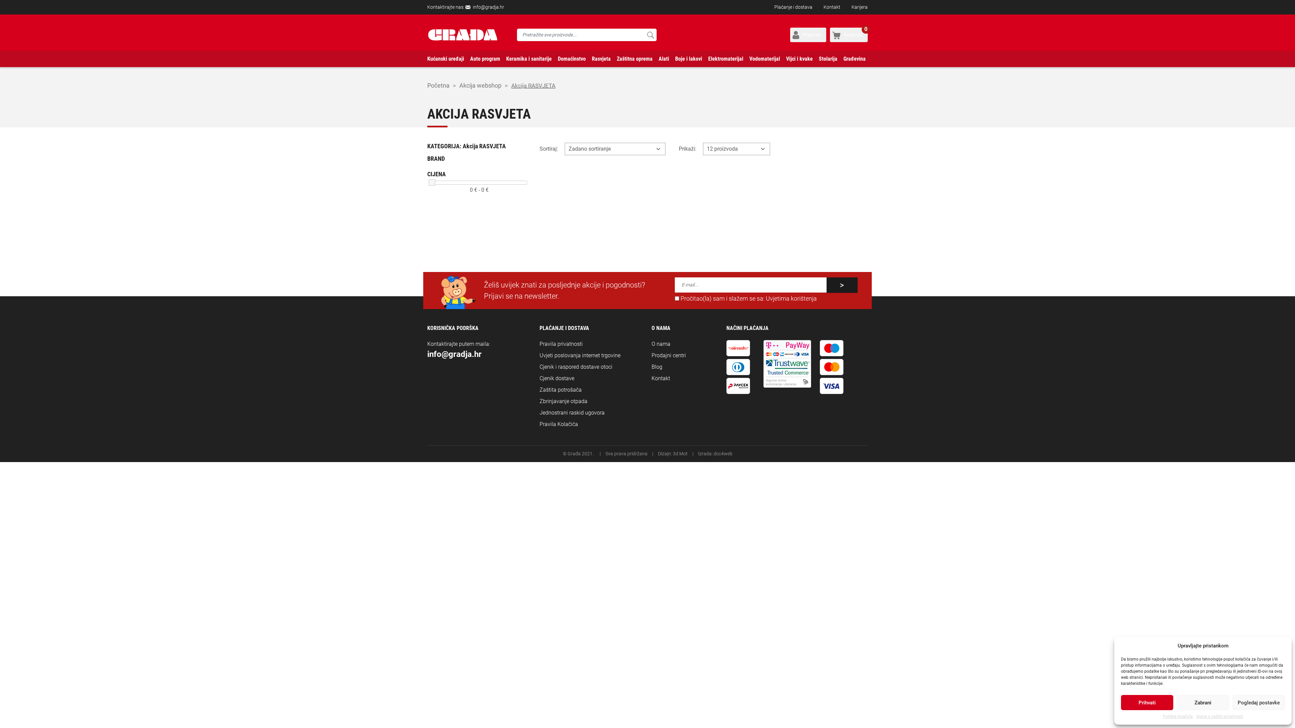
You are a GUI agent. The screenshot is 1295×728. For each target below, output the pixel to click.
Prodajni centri (669, 355)
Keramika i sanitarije (529, 59)
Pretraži (650, 35)
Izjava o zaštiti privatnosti (1219, 716)
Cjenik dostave (557, 378)
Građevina (854, 59)
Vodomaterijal (764, 59)
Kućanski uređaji (445, 59)
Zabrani (1203, 703)
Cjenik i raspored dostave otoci (576, 367)
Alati (664, 59)
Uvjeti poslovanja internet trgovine (580, 355)
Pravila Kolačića (559, 424)
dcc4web (723, 453)
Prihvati (1147, 703)
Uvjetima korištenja (791, 298)
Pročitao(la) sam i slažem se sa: (748, 298)
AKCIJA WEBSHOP (480, 85)
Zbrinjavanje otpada (563, 401)
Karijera (860, 7)
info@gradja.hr (488, 7)
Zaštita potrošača (561, 390)
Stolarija (828, 59)
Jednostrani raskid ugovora (572, 413)
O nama (661, 344)
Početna (438, 85)
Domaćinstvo (572, 59)
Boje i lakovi (688, 59)
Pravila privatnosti (561, 344)
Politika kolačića (1178, 716)
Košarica (855, 32)
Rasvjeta (601, 59)
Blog (657, 367)
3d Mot (680, 453)
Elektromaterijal (725, 59)
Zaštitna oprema (635, 59)
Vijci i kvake (799, 59)
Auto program (485, 59)
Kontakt (832, 7)
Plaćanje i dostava (793, 7)
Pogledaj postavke (1259, 703)
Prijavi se (811, 34)
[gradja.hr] (462, 34)
